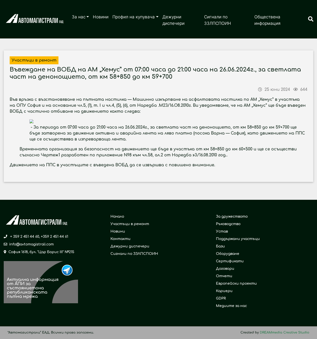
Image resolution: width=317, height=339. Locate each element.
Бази (220, 246)
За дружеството (232, 216)
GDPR (221, 298)
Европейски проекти (236, 283)
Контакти (120, 239)
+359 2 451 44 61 (54, 236)
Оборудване (227, 254)
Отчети (224, 276)
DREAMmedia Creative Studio (284, 332)
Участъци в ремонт (129, 224)
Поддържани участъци (238, 239)
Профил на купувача (133, 16)
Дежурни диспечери (173, 20)
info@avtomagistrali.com (31, 244)
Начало (117, 216)
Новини (100, 16)
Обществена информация (267, 20)
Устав (222, 231)
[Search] (310, 19)
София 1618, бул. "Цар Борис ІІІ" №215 (41, 252)
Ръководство (228, 224)
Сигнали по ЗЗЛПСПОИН (217, 20)
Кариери (224, 291)
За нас (78, 16)
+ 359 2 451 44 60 (24, 236)
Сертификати (230, 261)
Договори (225, 269)
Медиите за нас (231, 306)
